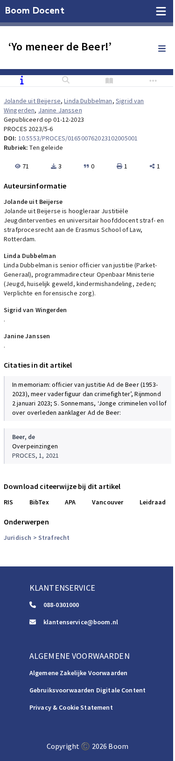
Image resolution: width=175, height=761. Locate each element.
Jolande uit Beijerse (32, 101)
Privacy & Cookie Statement (71, 707)
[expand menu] (166, 49)
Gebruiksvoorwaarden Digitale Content (87, 690)
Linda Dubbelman (88, 101)
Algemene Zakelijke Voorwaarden (78, 673)
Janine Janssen (60, 110)
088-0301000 (61, 604)
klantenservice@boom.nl (80, 622)
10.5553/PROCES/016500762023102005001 (78, 138)
